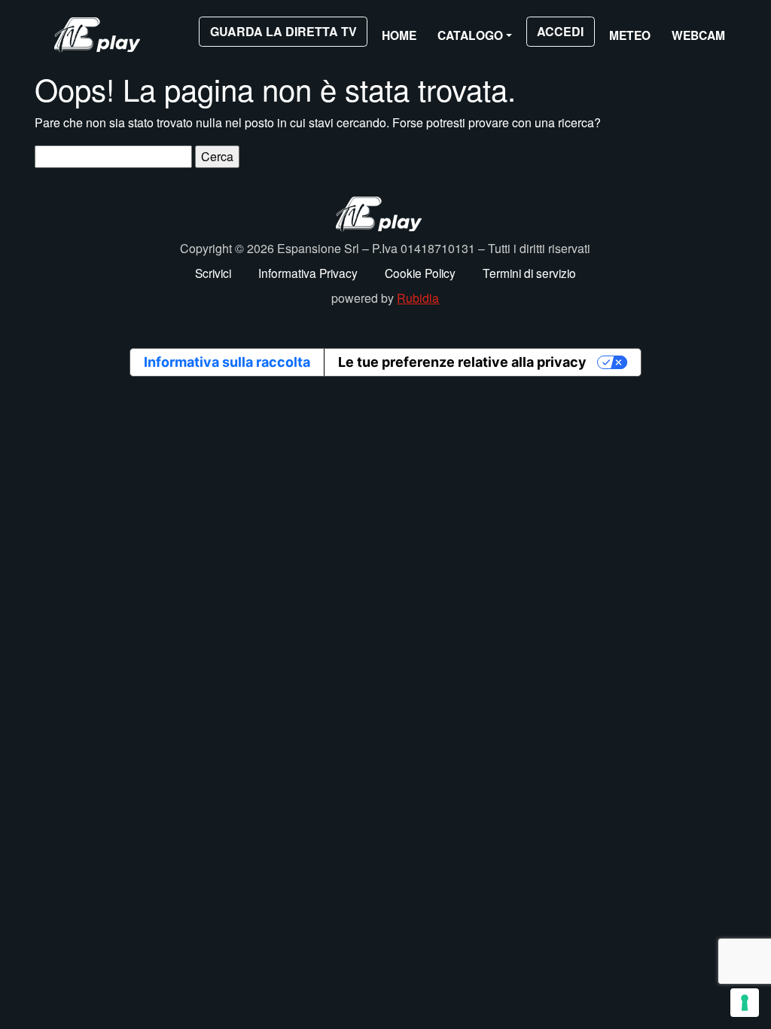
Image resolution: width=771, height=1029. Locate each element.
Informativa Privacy (308, 272)
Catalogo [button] (470, 35)
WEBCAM (698, 35)
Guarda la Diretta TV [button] (283, 31)
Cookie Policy (420, 272)
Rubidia (418, 298)
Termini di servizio (529, 272)
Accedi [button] (560, 31)
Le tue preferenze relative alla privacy (462, 362)
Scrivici (213, 272)
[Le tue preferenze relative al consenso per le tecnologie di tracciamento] (744, 1002)
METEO (630, 35)
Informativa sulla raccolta (227, 362)
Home (399, 35)
